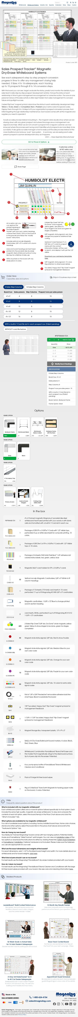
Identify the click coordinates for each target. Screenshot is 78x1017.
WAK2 (10, 792)
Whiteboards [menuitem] (22, 5)
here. (71, 869)
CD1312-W (10, 617)
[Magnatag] (66, 995)
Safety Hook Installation (66, 840)
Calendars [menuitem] (58, 5)
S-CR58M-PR (10, 676)
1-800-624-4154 (39, 997)
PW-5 (10, 780)
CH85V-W (10, 582)
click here (33, 854)
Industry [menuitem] (44, 5)
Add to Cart (67, 340)
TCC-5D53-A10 (10, 536)
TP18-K (10, 699)
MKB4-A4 (10, 745)
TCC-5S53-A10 (10, 548)
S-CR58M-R (10, 641)
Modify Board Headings (63, 364)
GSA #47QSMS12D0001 (10, 998)
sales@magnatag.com (26, 159)
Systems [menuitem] (33, 5)
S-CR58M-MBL (10, 652)
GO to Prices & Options (37, 142)
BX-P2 (10, 733)
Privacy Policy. (22, 1014)
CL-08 (10, 769)
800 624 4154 (23, 157)
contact (21, 155)
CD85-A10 (10, 594)
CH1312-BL (10, 605)
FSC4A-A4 (10, 559)
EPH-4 (10, 757)
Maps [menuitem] (69, 5)
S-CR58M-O (10, 664)
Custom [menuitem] (74, 5)
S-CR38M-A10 (10, 687)
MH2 (10, 722)
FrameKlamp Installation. (13, 842)
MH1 (10, 710)
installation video (63, 837)
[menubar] (47, 5)
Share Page (22, 167)
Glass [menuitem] (64, 5)
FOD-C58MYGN (10, 629)
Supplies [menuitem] (51, 5)
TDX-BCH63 (10, 571)
